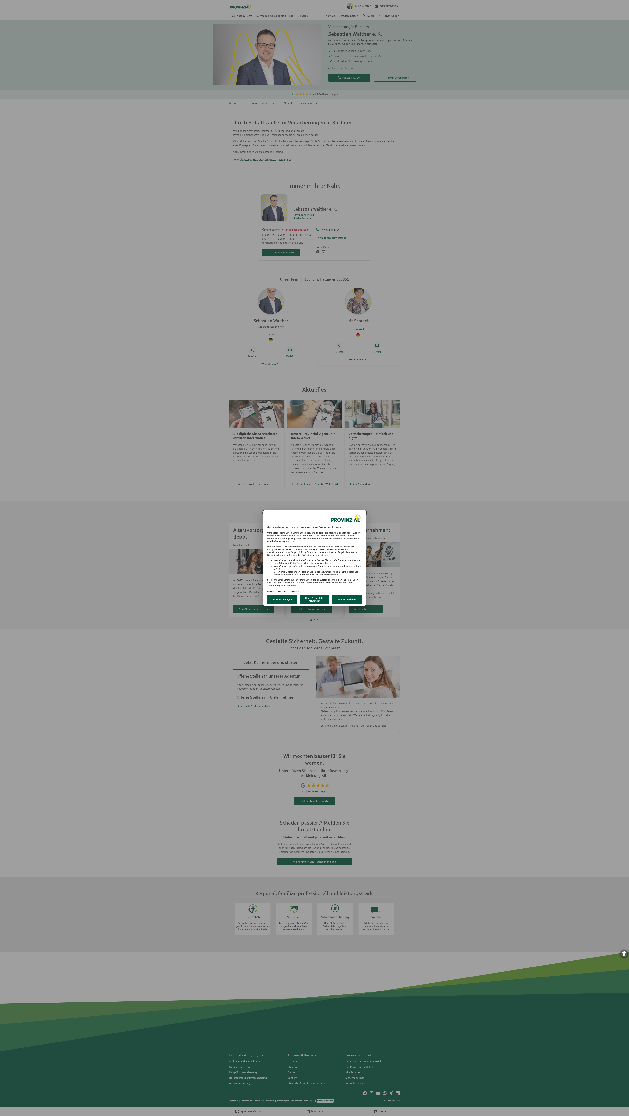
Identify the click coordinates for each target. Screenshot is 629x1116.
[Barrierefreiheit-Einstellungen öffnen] (624, 953)
